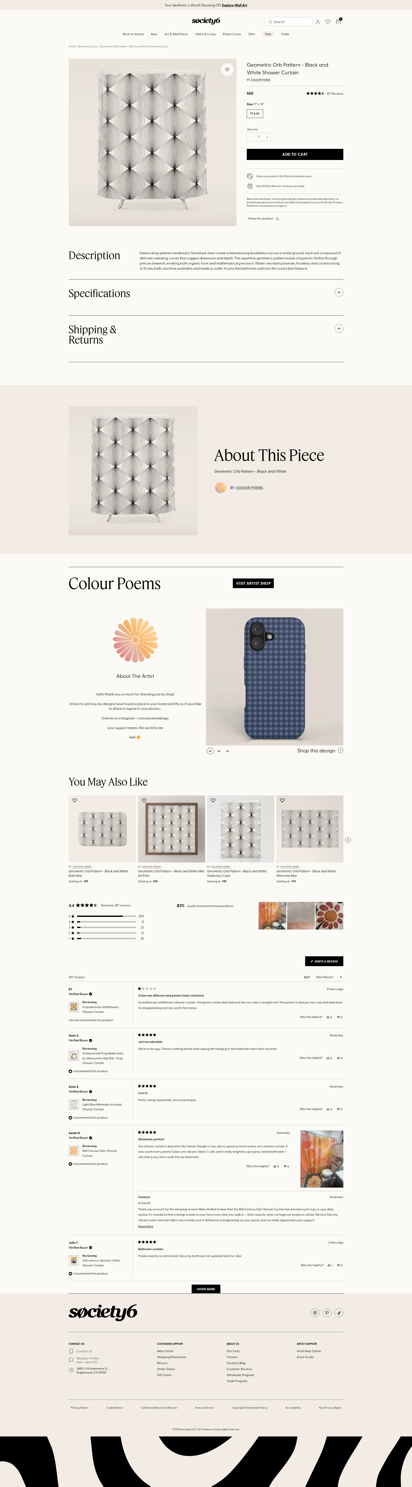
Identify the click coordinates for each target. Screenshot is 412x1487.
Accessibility (293, 1407)
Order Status (166, 1369)
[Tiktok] (339, 1313)
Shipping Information (171, 1357)
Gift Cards (164, 1375)
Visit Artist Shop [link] (253, 583)
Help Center (165, 1351)
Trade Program (237, 1381)
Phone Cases (232, 34)
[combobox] (289, 21)
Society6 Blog (236, 1363)
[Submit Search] (270, 22)
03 (227, 751)
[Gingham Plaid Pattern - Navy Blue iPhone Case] (274, 677)
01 (210, 751)
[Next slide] (348, 840)
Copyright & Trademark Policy (250, 1407)
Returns (162, 1363)
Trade (285, 34)
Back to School (133, 34)
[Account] (317, 21)
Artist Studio (305, 1357)
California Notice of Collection (159, 1407)
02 (219, 751)
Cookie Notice (114, 1407)
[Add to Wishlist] (75, 800)
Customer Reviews (239, 1369)
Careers (232, 1357)
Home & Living (205, 34)
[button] (324, 93)
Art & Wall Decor (176, 34)
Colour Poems (260, 80)
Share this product (261, 218)
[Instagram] (315, 1313)
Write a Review (328, 962)
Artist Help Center (309, 1351)
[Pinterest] (327, 1313)
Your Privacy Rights (330, 1407)
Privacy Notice (79, 1407)
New (154, 34)
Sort (307, 977)
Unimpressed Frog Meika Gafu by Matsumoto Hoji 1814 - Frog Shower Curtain (103, 1058)
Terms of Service (204, 1407)
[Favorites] (328, 21)
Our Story (233, 1351)
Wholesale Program (240, 1375)
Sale (268, 34)
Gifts (251, 34)
